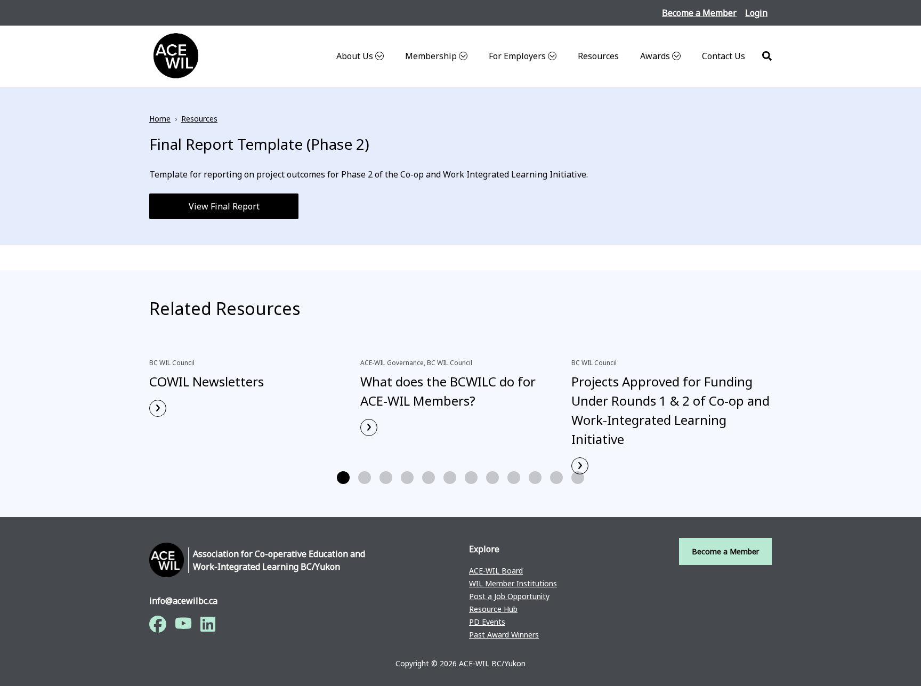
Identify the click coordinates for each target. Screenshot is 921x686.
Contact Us (723, 56)
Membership (431, 56)
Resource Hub (493, 609)
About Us (354, 56)
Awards (655, 56)
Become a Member (699, 13)
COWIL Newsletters (206, 381)
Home (160, 119)
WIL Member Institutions (513, 583)
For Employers (517, 56)
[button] (343, 477)
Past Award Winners (504, 634)
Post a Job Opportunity (509, 596)
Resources (598, 56)
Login (756, 13)
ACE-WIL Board (496, 571)
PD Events (487, 622)
